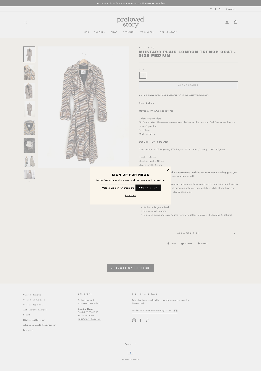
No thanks (130, 195)
